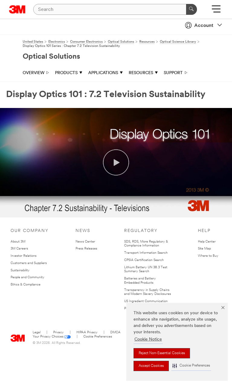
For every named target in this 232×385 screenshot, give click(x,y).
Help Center (207, 241)
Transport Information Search (146, 253)
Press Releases (86, 248)
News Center (85, 241)
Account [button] (203, 25)
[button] (191, 366)
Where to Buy (208, 256)
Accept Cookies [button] (151, 366)
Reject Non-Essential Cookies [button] (162, 353)
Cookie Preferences (97, 336)
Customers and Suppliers (29, 263)
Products (66, 73)
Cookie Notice (148, 339)
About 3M (18, 241)
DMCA (115, 332)
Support (173, 73)
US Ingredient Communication (146, 301)
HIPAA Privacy (87, 332)
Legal (36, 332)
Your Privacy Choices (48, 336)
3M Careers (19, 248)
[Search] (191, 9)
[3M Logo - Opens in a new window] (17, 9)
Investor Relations (24, 256)
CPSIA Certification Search (144, 260)
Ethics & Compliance (25, 284)
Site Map (204, 248)
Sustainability (20, 270)
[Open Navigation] (216, 11)
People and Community (27, 277)
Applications (103, 73)
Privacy (58, 332)
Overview (33, 73)
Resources (141, 73)
